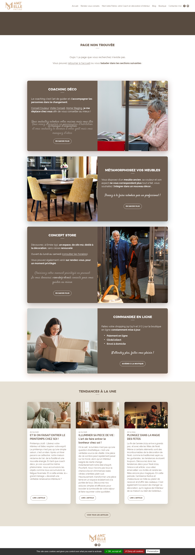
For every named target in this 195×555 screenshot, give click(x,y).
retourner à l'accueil (79, 63)
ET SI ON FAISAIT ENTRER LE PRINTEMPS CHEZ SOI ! (47, 437)
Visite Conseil (57, 108)
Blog (154, 6)
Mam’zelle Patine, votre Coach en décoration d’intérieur (126, 6)
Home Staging (74, 108)
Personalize (153, 551)
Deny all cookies (135, 551)
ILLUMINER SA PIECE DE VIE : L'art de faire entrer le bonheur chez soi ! (97, 439)
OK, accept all (114, 551)
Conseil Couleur (40, 108)
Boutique (162, 6)
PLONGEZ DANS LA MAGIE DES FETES (143, 437)
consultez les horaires (74, 254)
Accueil (75, 6)
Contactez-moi (175, 6)
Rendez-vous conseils (90, 6)
